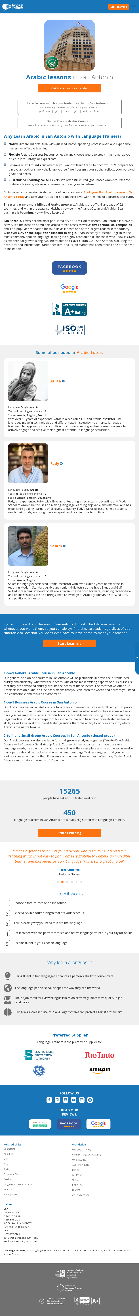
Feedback (9, 1179)
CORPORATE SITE (80, 1195)
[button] (58, 882)
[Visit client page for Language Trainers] (53, 1301)
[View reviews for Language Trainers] (87, 1301)
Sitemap (8, 1189)
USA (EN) (76, 1149)
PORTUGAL (78, 1185)
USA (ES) (87, 1149)
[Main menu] (134, 7)
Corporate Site (11, 1174)
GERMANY (77, 1175)
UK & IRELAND (79, 1159)
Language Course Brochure (18, 1184)
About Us (8, 1153)
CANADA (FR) (94, 1154)
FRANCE (76, 1190)
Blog (6, 1164)
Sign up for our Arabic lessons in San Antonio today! (44, 624)
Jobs (6, 1159)
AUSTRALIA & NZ (80, 1164)
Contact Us (9, 1148)
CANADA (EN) (79, 1154)
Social (7, 1169)
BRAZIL (75, 1169)
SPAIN (75, 1180)
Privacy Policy (10, 1194)
